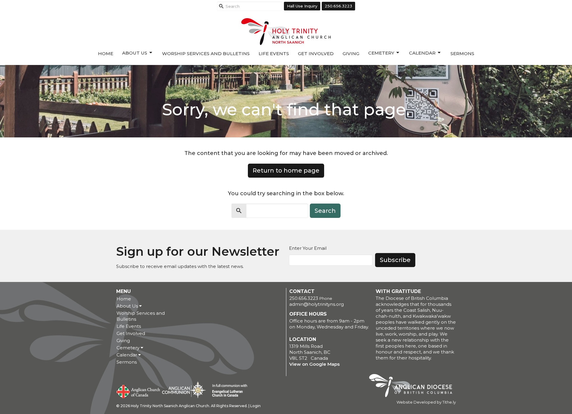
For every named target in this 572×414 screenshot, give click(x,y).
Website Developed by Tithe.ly (426, 402)
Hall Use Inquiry (302, 6)
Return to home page (286, 170)
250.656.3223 (338, 6)
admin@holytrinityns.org (316, 304)
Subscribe (395, 259)
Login (255, 406)
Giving (351, 53)
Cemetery (381, 53)
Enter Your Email (308, 248)
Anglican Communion (184, 389)
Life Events (274, 53)
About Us (134, 53)
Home (105, 53)
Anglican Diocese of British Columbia (414, 386)
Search (325, 210)
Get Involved (316, 53)
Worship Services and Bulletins (206, 53)
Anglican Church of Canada (138, 390)
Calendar (422, 53)
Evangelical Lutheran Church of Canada (227, 390)
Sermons (462, 53)
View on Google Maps (314, 364)
